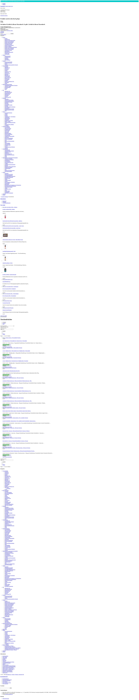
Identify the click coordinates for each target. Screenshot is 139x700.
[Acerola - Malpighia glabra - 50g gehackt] (10, 357)
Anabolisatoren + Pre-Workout (10, 116)
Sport (6, 89)
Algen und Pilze (7, 144)
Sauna (6, 156)
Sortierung (2, 325)
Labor (6, 583)
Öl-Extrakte (7, 95)
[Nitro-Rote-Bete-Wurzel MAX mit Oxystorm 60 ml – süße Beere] (5, 218)
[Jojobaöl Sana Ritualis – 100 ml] (5, 260)
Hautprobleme (7, 160)
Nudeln (6, 499)
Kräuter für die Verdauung (9, 41)
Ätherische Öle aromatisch (9, 150)
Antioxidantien (7, 143)
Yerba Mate (7, 82)
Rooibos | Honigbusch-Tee (9, 81)
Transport (4, 201)
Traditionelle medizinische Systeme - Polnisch (12, 647)
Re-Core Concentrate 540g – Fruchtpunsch (9, 288)
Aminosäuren (7, 117)
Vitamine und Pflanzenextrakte (10, 122)
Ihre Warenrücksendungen (7, 679)
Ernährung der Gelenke (9, 120)
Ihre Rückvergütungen (6, 680)
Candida (6, 163)
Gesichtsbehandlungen (9, 175)
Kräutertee (6, 66)
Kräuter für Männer (8, 46)
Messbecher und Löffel (9, 174)
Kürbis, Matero (7, 584)
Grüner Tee (7, 68)
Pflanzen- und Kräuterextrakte (10, 40)
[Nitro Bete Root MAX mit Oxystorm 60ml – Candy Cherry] (13, 225)
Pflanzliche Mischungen (9, 52)
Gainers (6, 114)
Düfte (6, 155)
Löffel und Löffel (8, 582)
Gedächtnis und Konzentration (10, 164)
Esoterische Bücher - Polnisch (10, 646)
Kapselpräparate (7, 87)
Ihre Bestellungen (6, 678)
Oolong (6, 70)
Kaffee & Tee (7, 78)
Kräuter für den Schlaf (8, 43)
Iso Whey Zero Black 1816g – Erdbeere (9, 209)
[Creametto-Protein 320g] (7, 300)
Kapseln (4, 595)
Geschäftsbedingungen (6, 202)
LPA (5, 169)
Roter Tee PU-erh (8, 77)
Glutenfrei (6, 491)
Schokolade (7, 494)
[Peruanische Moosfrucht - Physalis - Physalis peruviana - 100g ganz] (15, 447)
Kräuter (4, 37)
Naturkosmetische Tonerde (9, 101)
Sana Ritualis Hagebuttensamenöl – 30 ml (9, 251)
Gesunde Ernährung (6, 126)
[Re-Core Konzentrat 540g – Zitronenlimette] (10, 293)
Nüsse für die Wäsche (8, 187)
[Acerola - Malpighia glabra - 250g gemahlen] (11, 347)
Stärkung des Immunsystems (10, 170)
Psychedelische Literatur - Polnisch (11, 649)
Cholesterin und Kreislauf (9, 159)
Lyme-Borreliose (8, 161)
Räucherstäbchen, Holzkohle (10, 182)
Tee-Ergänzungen (8, 71)
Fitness (4, 111)
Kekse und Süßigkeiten (9, 493)
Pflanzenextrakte (7, 56)
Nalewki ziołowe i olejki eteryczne (8, 668)
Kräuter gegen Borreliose (9, 42)
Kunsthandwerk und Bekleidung (10, 186)
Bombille (6, 80)
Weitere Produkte (8, 180)
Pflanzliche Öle (7, 91)
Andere (4, 172)
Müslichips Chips (8, 498)
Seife (6, 110)
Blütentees (6, 74)
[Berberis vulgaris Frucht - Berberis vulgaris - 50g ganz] (12, 407)
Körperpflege (7, 107)
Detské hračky (5, 672)
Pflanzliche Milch (8, 502)
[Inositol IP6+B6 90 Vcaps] (7, 279)
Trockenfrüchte (7, 127)
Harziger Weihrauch (8, 153)
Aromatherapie (5, 148)
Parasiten (6, 165)
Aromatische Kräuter (8, 44)
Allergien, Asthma (8, 86)
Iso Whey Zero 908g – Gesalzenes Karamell (9, 274)
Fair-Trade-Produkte (8, 492)
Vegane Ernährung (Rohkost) (10, 549)
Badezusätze (7, 184)
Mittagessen (5, 629)
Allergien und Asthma (8, 158)
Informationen (3, 198)
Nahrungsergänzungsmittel (7, 84)
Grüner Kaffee (7, 76)
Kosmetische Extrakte (8, 104)
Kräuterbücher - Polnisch (9, 645)
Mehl (6, 142)
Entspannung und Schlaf (9, 162)
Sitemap (4, 4)
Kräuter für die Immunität (9, 45)
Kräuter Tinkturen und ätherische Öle (9, 666)
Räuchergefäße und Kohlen (9, 154)
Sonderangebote (5, 656)
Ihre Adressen (5, 681)
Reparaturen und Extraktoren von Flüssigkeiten (13, 185)
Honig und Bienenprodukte (9, 141)
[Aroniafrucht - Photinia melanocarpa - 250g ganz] (11, 397)
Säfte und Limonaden (8, 505)
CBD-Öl (6, 96)
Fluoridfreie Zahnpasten (9, 177)
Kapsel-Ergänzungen (8, 62)
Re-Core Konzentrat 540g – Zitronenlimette (9, 295)
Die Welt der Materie (8, 171)
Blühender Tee (7, 67)
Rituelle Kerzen (7, 178)
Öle (3, 90)
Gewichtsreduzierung (8, 112)
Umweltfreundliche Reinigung (10, 106)
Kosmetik (4, 98)
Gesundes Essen (7, 129)
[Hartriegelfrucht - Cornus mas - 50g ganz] (10, 437)
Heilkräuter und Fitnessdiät (7, 670)
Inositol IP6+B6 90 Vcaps (6, 281)
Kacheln (4, 323)
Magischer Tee (7, 75)
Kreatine (6, 115)
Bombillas (8, 488)
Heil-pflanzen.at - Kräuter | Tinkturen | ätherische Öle (15, 674)
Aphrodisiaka (7, 54)
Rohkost (6, 496)
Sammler (6, 550)
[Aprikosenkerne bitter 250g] (8, 367)
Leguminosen (7, 497)
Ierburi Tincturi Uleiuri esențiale (8, 667)
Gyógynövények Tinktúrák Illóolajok (9, 665)
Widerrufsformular (6, 698)
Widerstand (7, 621)
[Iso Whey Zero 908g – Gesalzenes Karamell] (5, 272)
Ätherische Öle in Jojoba (9, 100)
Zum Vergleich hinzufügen (7, 346)
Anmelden (2, 31)
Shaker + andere (7, 121)
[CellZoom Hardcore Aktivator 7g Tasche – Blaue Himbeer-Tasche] (5, 237)
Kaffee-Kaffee (7, 130)
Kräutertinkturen (7, 57)
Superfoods (7, 132)
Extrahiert (6, 620)
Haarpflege (7, 99)
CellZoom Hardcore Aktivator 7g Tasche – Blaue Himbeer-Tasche (13, 239)
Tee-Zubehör (7, 79)
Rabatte (4, 194)
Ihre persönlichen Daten (7, 682)
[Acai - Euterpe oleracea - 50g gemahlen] (10, 337)
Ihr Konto (2, 32)
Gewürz (6, 548)
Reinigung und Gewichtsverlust (10, 166)
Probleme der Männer (8, 167)
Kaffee (6, 83)
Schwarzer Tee (7, 73)
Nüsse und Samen (8, 128)
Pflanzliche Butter (8, 133)
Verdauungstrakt (7, 168)
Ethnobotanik (7, 51)
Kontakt (4, 3)
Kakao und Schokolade (9, 138)
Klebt (6, 123)
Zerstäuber (6, 173)
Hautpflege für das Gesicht (9, 108)
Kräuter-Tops (7, 53)
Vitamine (4, 193)
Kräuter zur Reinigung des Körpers (11, 47)
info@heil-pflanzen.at (9, 694)
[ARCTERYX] (3, 34)
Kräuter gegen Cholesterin (9, 48)
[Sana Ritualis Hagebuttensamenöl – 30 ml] (5, 249)
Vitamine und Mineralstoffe (9, 136)
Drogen (6, 63)
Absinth (6, 181)
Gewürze (6, 501)
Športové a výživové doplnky (8, 671)
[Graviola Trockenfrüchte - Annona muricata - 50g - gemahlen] (14, 417)
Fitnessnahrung (7, 118)
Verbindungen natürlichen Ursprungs (11, 85)
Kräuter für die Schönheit (9, 49)
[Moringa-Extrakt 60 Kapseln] (8, 307)
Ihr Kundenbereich (4, 676)
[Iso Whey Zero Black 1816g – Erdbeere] (10, 207)
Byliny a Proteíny (6, 664)
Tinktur (4, 55)
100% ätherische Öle (8, 92)
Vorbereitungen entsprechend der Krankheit (10, 157)
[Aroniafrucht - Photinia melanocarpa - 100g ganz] (11, 377)
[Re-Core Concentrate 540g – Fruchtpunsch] (10, 286)
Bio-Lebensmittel (6, 490)
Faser (6, 140)
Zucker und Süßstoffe (8, 134)
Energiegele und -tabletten (9, 124)
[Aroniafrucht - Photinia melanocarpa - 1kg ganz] (11, 387)
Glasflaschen (7, 191)
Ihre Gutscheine (5, 683)
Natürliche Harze (8, 151)
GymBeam (7, 125)
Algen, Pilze (7, 131)
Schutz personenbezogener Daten (8, 661)
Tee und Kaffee (5, 65)
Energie (6, 88)
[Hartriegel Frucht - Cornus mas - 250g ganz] (11, 427)
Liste (3, 324)
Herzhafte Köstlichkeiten (9, 504)
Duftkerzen (7, 152)
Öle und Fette (7, 500)
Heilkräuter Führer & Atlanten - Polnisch (12, 648)
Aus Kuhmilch (7, 503)
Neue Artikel (2, 205)
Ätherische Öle (7, 94)
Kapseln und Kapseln (8, 61)
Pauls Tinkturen (7, 622)
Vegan (6, 495)
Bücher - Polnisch (6, 644)
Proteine (6, 113)
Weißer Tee (7, 72)
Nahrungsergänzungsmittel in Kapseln (11, 64)
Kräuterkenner (7, 39)
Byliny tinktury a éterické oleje (8, 669)
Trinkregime (7, 119)
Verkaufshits (5, 658)
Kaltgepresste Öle (8, 93)
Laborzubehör (7, 183)
